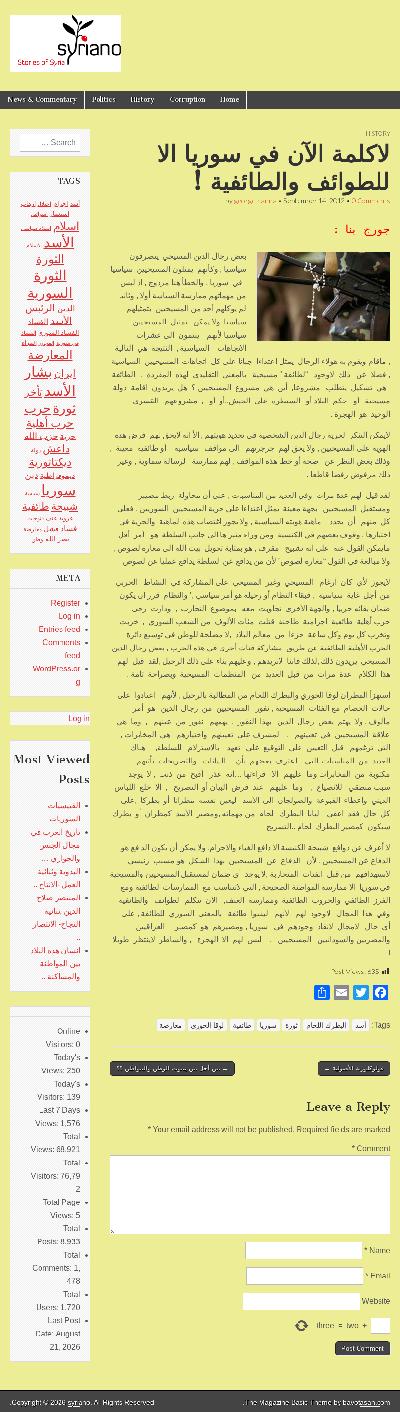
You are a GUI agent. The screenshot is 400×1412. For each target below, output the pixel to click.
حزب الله (41, 436)
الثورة (50, 259)
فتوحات (35, 518)
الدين (66, 308)
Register (65, 603)
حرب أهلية (50, 423)
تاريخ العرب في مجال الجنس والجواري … (55, 845)
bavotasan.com (366, 1402)
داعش (56, 448)
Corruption (187, 99)
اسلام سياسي (36, 228)
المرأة (29, 343)
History (143, 99)
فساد (68, 528)
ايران (65, 373)
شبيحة (64, 506)
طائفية (242, 1025)
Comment (371, 1149)
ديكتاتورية (50, 462)
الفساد (38, 321)
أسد (360, 1025)
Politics (104, 99)
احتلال (44, 204)
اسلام (66, 226)
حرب (37, 408)
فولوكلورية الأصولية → (354, 1068)
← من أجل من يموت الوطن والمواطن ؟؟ (172, 1068)
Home (229, 99)
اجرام (60, 203)
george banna (255, 200)
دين (31, 475)
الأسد (59, 242)
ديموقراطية (57, 475)
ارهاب (28, 203)
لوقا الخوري (207, 1025)
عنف (51, 518)
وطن (37, 539)
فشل (51, 529)
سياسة (32, 493)
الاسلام (34, 245)
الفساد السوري (58, 332)
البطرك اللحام (326, 1025)
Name (377, 1250)
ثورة (291, 1025)
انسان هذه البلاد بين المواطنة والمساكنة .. (55, 963)
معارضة (171, 1025)
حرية (68, 436)
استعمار (59, 213)
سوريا (268, 1025)
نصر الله (57, 539)
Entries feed (59, 629)
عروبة (66, 518)
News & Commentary (42, 99)
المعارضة (50, 355)
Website (376, 1301)
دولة (36, 450)
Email (377, 1276)
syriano (79, 1402)
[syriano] (65, 38)
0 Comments (371, 200)
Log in (69, 616)
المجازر (46, 343)
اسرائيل (39, 214)
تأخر (33, 392)
